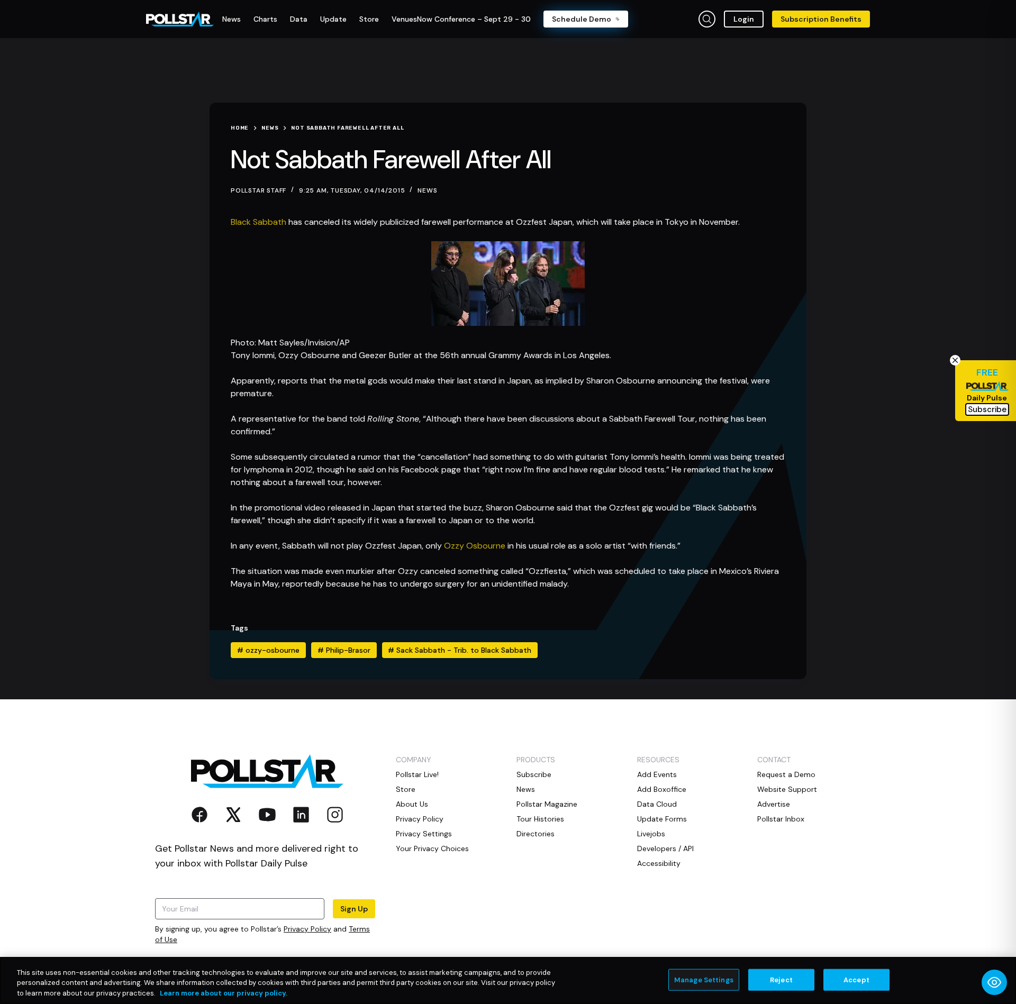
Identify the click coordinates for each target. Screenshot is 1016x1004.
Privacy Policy (307, 929)
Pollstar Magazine (546, 804)
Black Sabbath (258, 221)
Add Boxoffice (661, 789)
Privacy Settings (424, 833)
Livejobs (651, 833)
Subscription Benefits (821, 19)
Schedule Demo (581, 19)
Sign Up (354, 909)
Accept (856, 979)
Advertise (773, 804)
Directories (535, 833)
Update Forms (662, 819)
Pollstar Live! (417, 774)
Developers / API (665, 848)
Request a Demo (786, 774)
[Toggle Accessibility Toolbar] (994, 982)
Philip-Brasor (344, 650)
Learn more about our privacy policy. (223, 993)
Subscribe (533, 774)
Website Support (787, 789)
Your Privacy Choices (432, 848)
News (427, 190)
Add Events (657, 774)
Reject (781, 979)
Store (405, 789)
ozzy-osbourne (268, 650)
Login (743, 19)
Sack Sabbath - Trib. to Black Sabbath (459, 650)
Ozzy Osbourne (474, 545)
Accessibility (659, 863)
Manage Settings (703, 979)
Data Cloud (657, 804)
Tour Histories (540, 819)
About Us (412, 804)
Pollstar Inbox (780, 819)
